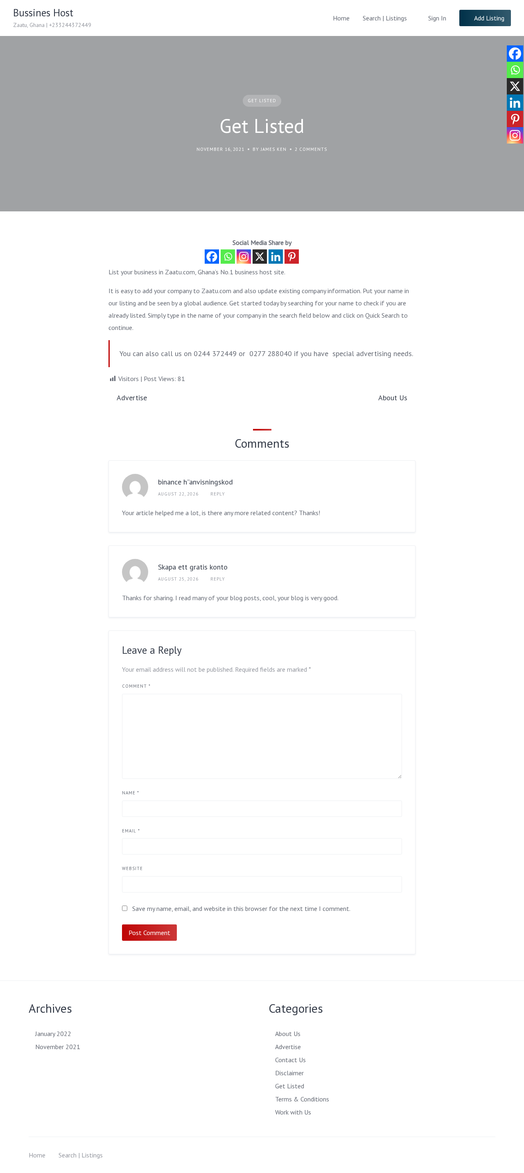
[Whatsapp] (228, 256)
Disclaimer (289, 1073)
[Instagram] (244, 256)
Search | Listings (385, 18)
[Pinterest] (292, 256)
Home (341, 18)
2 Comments (311, 149)
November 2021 (57, 1047)
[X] (260, 256)
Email (131, 831)
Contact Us (290, 1060)
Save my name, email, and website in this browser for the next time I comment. (241, 908)
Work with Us (293, 1112)
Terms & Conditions (302, 1099)
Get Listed (262, 100)
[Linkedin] (276, 256)
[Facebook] (212, 256)
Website (132, 868)
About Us (287, 1033)
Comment (136, 686)
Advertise (288, 1047)
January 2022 (53, 1033)
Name (130, 793)
